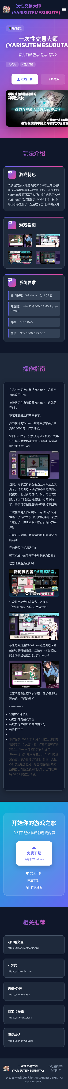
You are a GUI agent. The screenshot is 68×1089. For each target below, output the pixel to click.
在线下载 (26, 79)
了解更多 (53, 79)
